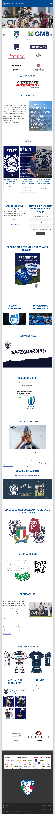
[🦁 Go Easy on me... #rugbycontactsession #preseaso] (8, 701)
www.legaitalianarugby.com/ (36, 690)
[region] (40, 116)
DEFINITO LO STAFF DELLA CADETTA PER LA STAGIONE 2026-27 (11, 182)
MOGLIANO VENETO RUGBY (10, 810)
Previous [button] (2, 169)
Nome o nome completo (40, 216)
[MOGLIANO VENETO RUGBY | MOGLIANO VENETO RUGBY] (4, 3)
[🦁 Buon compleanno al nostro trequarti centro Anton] (8, 713)
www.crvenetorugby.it (35, 688)
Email (40, 223)
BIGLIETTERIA (14, 224)
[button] (4, 35)
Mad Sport (20, 565)
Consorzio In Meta (8, 466)
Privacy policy (43, 809)
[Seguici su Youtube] (48, 805)
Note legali (49, 809)
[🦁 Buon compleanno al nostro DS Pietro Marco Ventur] (20, 713)
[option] (16, 34)
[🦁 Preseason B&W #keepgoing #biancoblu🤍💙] (20, 701)
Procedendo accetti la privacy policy (41, 230)
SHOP (14, 219)
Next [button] (53, 169)
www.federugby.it (34, 686)
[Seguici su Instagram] (45, 805)
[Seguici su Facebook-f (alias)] (43, 805)
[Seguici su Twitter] (50, 805)
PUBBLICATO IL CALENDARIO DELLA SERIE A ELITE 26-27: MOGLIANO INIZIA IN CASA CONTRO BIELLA (27, 184)
